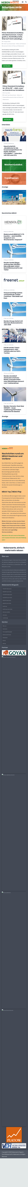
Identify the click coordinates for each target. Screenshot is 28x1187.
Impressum (5, 628)
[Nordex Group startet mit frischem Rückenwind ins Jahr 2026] (14, 309)
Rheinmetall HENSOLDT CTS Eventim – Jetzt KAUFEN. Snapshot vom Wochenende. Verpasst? (14, 237)
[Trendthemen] (14, 179)
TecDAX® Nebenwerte (7, 594)
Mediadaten (5, 637)
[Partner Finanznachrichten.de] (14, 714)
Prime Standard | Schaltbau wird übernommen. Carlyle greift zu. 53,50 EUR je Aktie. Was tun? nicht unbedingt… (12, 36)
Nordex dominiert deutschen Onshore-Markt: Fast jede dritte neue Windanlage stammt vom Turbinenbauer (14, 379)
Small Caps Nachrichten (7, 609)
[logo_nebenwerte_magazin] (10, 2)
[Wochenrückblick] (14, 165)
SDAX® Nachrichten (7, 603)
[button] (22, 2)
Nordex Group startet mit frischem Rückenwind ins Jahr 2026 (13, 323)
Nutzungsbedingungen (7, 631)
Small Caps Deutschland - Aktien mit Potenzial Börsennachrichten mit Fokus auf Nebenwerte (13, 97)
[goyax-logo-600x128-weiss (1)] (14, 652)
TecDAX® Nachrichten (7, 597)
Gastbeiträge (5, 617)
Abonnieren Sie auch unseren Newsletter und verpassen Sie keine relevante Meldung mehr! (14, 538)
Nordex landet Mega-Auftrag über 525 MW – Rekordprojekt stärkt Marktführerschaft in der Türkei (13, 266)
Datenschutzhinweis (7, 634)
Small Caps (5, 606)
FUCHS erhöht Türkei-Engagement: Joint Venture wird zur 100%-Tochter (12, 350)
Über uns (4, 626)
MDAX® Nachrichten (7, 591)
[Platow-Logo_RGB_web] (14, 1134)
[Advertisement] (14, 1172)
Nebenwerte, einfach (14, 549)
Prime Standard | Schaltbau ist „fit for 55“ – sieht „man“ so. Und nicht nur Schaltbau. (13, 88)
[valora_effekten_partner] (14, 1145)
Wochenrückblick (6, 612)
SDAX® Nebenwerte (7, 600)
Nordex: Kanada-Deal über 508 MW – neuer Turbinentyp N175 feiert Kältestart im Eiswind (14, 409)
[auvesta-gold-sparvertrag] (14, 197)
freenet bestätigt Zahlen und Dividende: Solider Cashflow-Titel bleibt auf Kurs (13, 295)
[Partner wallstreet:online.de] (14, 832)
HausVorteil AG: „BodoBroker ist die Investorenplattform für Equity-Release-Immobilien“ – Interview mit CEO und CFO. (13, 150)
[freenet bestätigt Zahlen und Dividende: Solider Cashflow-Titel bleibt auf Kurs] (14, 281)
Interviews (5, 615)
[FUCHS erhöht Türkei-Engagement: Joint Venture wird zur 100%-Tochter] (14, 336)
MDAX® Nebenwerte (7, 588)
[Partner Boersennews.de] (14, 1067)
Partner (4, 640)
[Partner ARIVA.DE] (14, 950)
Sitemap (4, 643)
